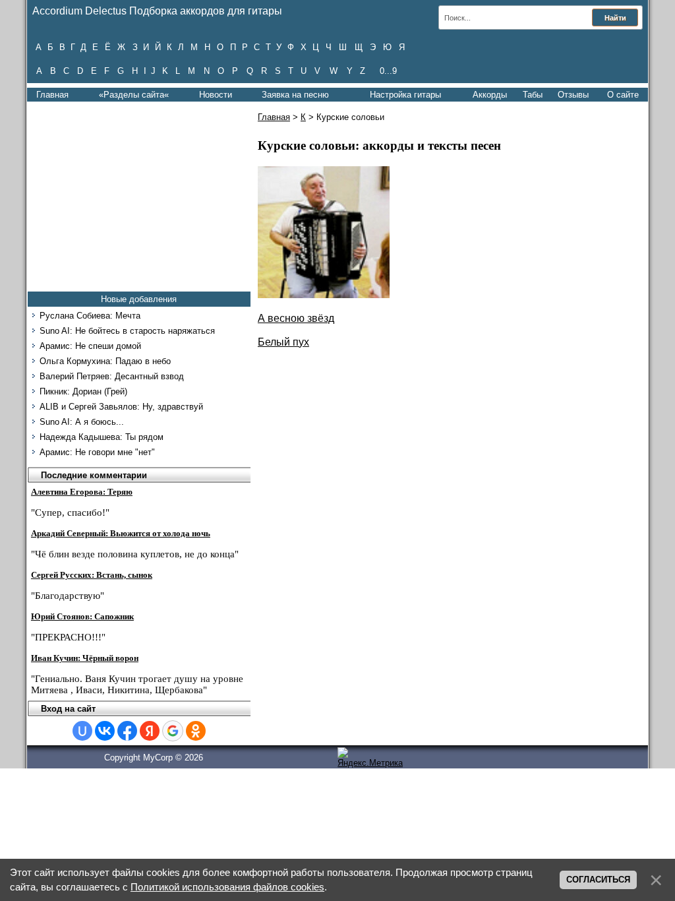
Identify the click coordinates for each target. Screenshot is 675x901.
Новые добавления (139, 299)
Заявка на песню (295, 95)
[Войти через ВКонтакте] (105, 731)
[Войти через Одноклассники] (196, 731)
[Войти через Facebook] (127, 731)
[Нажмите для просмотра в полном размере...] (324, 294)
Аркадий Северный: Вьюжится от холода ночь (120, 533)
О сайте (623, 95)
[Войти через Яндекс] (150, 731)
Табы (533, 95)
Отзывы (573, 95)
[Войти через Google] (172, 730)
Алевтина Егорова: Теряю (81, 492)
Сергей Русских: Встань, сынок (91, 575)
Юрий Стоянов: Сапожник (82, 616)
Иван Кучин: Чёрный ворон (84, 658)
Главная (52, 95)
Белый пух (283, 342)
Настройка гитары (405, 95)
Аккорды (490, 95)
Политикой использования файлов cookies (227, 887)
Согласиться (598, 880)
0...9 (388, 71)
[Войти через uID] (82, 731)
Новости (215, 95)
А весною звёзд (296, 318)
